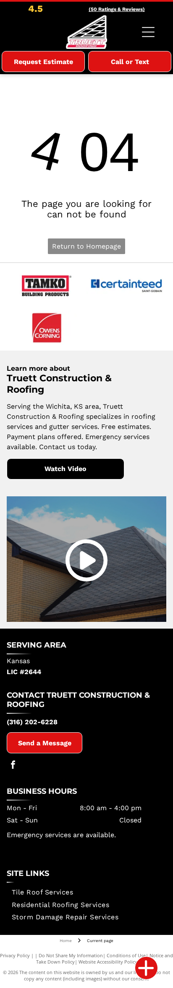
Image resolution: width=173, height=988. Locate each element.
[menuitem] (42, 892)
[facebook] (13, 765)
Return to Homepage (86, 246)
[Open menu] (148, 32)
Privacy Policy (15, 955)
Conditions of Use (126, 955)
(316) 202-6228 (32, 722)
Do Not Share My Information (71, 955)
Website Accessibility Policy (108, 962)
